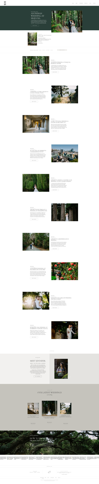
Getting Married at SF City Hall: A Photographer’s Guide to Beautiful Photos (33, 417)
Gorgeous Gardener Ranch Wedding (60, 239)
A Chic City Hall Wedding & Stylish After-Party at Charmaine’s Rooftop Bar (59, 122)
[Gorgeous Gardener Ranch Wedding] (36, 242)
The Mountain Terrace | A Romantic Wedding (49, 418)
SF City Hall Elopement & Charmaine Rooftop (38, 151)
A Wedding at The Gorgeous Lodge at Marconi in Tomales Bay (39, 93)
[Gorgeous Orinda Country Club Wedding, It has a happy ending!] (36, 183)
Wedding (52, 60)
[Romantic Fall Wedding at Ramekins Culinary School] (64, 330)
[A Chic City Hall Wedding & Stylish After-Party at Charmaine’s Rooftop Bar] (36, 124)
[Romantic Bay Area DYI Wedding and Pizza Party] (36, 301)
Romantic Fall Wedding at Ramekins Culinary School (39, 328)
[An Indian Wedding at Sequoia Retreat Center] (36, 65)
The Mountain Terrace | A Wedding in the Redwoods (38, 210)
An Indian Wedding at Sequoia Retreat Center (40, 17)
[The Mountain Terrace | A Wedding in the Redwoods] (64, 212)
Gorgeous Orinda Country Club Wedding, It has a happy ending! (61, 180)
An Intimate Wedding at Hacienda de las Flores (38, 269)
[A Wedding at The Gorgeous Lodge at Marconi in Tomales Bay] (64, 94)
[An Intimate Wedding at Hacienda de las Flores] (64, 271)
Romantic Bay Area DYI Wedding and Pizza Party (61, 298)
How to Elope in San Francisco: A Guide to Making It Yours (42, 440)
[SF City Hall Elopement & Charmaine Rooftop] (64, 153)
